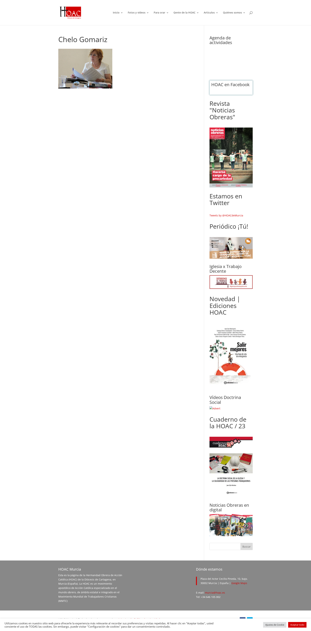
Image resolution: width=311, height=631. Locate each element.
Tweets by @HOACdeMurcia (226, 215)
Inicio (116, 12)
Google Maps (239, 583)
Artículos (209, 12)
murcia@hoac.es (215, 592)
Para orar (159, 12)
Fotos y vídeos (136, 12)
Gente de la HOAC (184, 12)
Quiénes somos (232, 12)
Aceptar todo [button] (297, 624)
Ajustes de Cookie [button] (274, 624)
